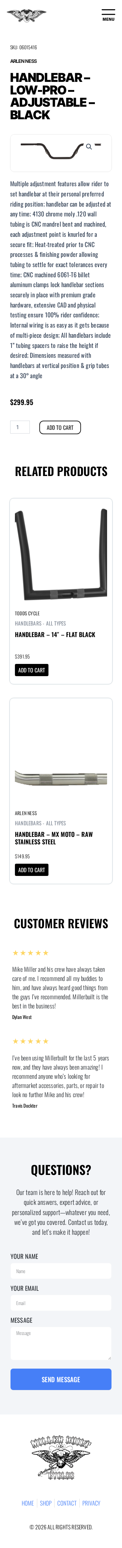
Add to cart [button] (31, 670)
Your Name (24, 1256)
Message (21, 1320)
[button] (89, 147)
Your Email (25, 1288)
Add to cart (60, 427)
